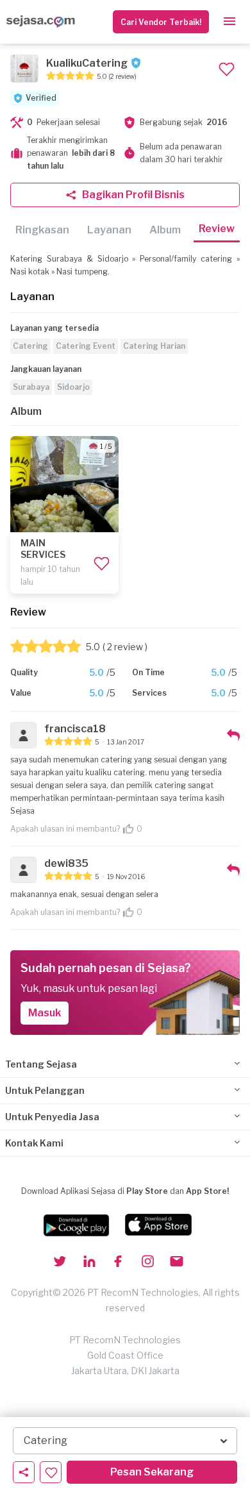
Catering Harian (154, 346)
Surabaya (31, 387)
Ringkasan (42, 230)
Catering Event (85, 346)
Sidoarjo (73, 387)
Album (165, 230)
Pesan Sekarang (152, 1472)
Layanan (109, 230)
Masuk (44, 1013)
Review (217, 228)
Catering (30, 346)
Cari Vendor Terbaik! (161, 22)
